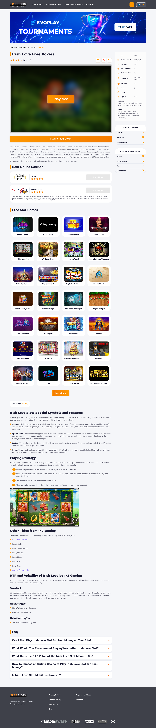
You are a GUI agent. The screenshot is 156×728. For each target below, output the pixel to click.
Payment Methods (83, 695)
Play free (61, 99)
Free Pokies (37, 5)
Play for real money (60, 139)
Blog (50, 709)
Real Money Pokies (74, 5)
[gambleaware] (54, 721)
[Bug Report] (103, 60)
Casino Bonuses (54, 5)
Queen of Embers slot (20, 570)
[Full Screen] (109, 60)
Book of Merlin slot (19, 540)
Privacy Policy (54, 695)
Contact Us (53, 704)
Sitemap (79, 700)
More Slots (60, 393)
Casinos (90, 5)
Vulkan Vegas (36, 189)
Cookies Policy (55, 700)
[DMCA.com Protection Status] (89, 721)
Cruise (33, 176)
